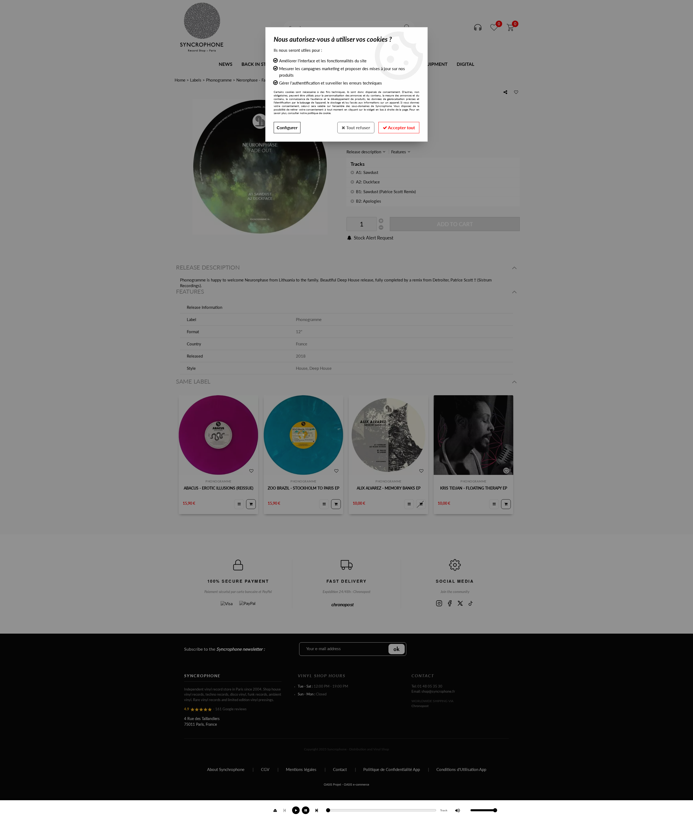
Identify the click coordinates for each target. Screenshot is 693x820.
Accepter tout (401, 127)
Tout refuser (357, 127)
